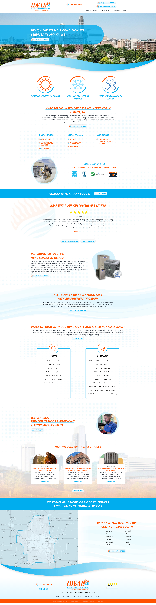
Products (97, 10)
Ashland (109, 531)
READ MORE (45, 481)
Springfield (128, 539)
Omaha (128, 534)
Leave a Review (112, 588)
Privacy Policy (74, 601)
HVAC (88, 10)
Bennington (109, 537)
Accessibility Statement (88, 601)
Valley (128, 542)
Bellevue (109, 534)
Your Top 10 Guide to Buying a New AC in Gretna (111, 469)
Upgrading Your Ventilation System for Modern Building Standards (78, 469)
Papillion (128, 537)
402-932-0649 (75, 4)
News (124, 10)
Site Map (100, 601)
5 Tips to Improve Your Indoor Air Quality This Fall (45, 469)
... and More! (128, 545)
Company (115, 10)
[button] (91, 10)
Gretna (109, 545)
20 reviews (113, 586)
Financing (106, 10)
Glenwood (109, 542)
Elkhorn (109, 539)
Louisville (128, 531)
